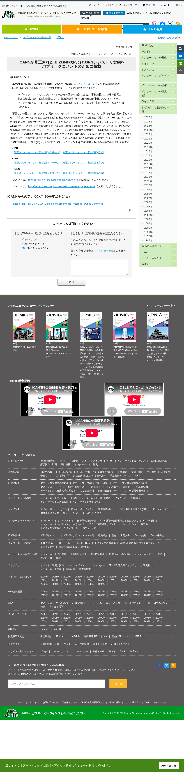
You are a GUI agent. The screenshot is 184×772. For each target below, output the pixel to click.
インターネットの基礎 (154, 57)
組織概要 (122, 472)
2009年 (148, 189)
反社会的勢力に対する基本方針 (89, 475)
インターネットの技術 (154, 85)
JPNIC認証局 (79, 603)
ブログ (43, 651)
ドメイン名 (148, 69)
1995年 (136, 621)
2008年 (148, 194)
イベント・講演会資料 (52, 565)
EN (180, 5)
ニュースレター (96, 565)
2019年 (148, 147)
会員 (147, 603)
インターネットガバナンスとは (56, 520)
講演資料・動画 (48, 464)
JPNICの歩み (98, 554)
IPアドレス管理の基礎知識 (54, 483)
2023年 (148, 130)
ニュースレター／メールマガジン (123, 603)
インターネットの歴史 (86, 464)
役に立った (31, 239)
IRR (59, 543)
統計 (65, 513)
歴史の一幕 (46, 557)
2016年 (148, 159)
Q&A (110, 5)
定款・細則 (137, 472)
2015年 (148, 164)
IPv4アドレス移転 (68, 460)
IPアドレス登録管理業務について (130, 483)
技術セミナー (47, 546)
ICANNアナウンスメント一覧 (78, 535)
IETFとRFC (46, 543)
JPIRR (110, 460)
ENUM (87, 543)
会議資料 (145, 565)
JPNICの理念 (65, 472)
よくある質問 (87, 490)
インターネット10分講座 (128, 498)
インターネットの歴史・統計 (155, 93)
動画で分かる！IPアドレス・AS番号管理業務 (122, 490)
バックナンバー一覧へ (162, 305)
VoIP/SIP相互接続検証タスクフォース (140, 543)
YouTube (133, 651)
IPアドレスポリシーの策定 (116, 487)
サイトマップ (130, 5)
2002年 (148, 219)
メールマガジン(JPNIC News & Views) (33, 665)
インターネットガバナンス (155, 77)
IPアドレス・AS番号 (94, 29)
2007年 (148, 198)
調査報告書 (85, 569)
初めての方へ (47, 472)
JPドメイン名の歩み (119, 554)
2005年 (148, 206)
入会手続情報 (82, 644)
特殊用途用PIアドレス (95, 636)
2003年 (148, 215)
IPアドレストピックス (52, 487)
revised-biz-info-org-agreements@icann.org (53, 179)
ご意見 (98, 513)
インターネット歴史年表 (53, 554)
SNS (122, 651)
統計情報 (65, 464)
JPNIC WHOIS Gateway (158, 12)
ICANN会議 (140, 535)
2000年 (148, 227)
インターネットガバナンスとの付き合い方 (62, 524)
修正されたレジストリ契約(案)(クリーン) (37, 152)
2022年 (148, 134)
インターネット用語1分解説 (96, 498)
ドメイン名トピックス (82, 509)
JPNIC (33, 29)
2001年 (148, 223)
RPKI (76, 543)
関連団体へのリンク (120, 475)
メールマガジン (76, 565)
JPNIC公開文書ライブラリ (123, 565)
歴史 (114, 535)
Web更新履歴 (15, 591)
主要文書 (125, 535)
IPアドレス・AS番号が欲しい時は (91, 483)
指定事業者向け (16, 636)
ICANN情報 (148, 520)
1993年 (159, 621)
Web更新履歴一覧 (152, 246)
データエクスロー (161, 509)
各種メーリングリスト (104, 651)
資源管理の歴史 (78, 554)
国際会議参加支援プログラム (74, 546)
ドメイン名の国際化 (105, 543)
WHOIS (146, 264)
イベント (76, 513)
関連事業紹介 (105, 509)
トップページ (11, 37)
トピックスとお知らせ (19, 576)
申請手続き (46, 636)
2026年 (148, 117)
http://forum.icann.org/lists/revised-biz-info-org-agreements (61, 186)
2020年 (148, 142)
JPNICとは (148, 45)
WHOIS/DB (62, 603)
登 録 (118, 684)
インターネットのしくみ (53, 498)
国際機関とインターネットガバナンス (117, 524)
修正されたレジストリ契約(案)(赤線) (83, 152)
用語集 (73, 498)
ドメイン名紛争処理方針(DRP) (132, 509)
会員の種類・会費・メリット (55, 644)
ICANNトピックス (49, 535)
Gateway (45, 629)
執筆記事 (70, 569)
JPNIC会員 (155, 29)
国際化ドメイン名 (49, 513)
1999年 (148, 232)
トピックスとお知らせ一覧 (37, 37)
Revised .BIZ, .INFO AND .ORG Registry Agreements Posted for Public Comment (57, 203)
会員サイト (14, 644)
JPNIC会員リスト (120, 644)
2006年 (60, 37)
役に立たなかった (35, 244)
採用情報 (84, 17)
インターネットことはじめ (54, 501)
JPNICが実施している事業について (95, 472)
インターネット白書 (50, 569)
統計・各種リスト (77, 487)
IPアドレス (148, 51)
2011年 (148, 181)
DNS (84, 460)
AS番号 (76, 636)
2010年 (148, 185)
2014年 (148, 168)
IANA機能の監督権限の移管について (119, 520)
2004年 (148, 210)
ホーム (96, 5)
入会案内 (165, 472)
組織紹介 (102, 535)
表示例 (57, 629)
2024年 (148, 126)
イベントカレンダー (153, 258)
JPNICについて (162, 603)
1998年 (148, 236)
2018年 (148, 151)
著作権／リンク (69, 702)
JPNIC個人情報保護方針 (93, 702)
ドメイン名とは (48, 509)
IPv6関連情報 (47, 460)
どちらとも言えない (36, 248)
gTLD (63, 509)
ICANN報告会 (157, 535)
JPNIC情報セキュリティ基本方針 (125, 702)
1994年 (147, 621)
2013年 (148, 172)
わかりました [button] (168, 765)
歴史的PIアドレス (121, 636)
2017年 (148, 155)
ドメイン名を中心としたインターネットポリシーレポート (70, 528)
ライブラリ (148, 101)
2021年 (148, 138)
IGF (91, 524)
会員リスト (46, 475)
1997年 (148, 240)
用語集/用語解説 (158, 460)
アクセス (150, 5)
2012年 (148, 177)
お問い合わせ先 (105, 250)
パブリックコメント (86, 83)
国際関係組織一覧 (86, 520)
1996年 (124, 621)
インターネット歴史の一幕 (87, 501)
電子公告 (152, 472)
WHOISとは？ (134, 12)
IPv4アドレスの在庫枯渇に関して (58, 490)
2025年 (148, 121)
